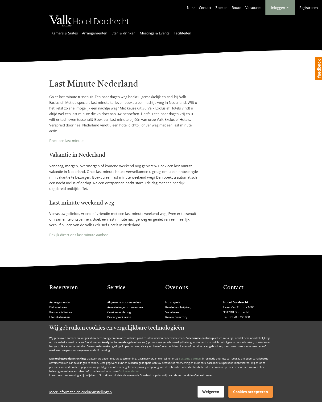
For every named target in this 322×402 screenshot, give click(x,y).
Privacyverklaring (119, 317)
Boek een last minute (66, 140)
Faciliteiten (182, 33)
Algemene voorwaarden (124, 302)
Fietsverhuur (58, 307)
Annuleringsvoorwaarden (125, 307)
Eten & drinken (123, 33)
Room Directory (176, 317)
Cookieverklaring (128, 371)
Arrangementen (94, 33)
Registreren (308, 7)
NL (189, 7)
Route (236, 7)
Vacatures (253, 7)
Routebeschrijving (177, 307)
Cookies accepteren (250, 391)
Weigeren (210, 391)
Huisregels (172, 302)
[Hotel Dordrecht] (89, 27)
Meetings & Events (154, 33)
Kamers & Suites (64, 33)
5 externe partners (190, 358)
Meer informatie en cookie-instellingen (80, 391)
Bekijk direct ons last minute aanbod (78, 234)
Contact (205, 7)
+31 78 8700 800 (239, 317)
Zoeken (221, 7)
